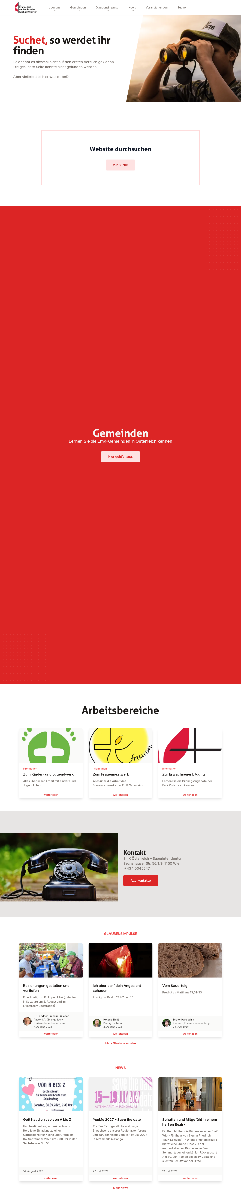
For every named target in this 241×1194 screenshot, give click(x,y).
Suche (181, 7)
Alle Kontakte (141, 880)
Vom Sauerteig (175, 986)
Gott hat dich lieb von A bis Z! (48, 1119)
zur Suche (120, 165)
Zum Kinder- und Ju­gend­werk (48, 774)
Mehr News (120, 1188)
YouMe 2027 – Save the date (117, 1119)
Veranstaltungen (157, 7)
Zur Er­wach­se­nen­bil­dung (183, 774)
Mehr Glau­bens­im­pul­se (120, 1043)
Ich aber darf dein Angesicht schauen (117, 988)
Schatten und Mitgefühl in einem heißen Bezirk (189, 1122)
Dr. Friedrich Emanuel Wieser (51, 1015)
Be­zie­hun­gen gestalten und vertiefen (46, 988)
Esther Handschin (183, 1019)
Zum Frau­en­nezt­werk (111, 774)
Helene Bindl (111, 1019)
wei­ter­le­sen (51, 794)
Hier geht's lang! (120, 456)
